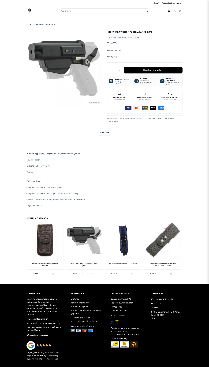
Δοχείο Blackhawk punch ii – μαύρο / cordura (45, 265)
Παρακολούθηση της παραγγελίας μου (43, 323)
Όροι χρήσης (116, 306)
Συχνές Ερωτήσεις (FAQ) (121, 299)
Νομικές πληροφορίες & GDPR (84, 321)
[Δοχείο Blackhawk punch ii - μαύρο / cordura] (44, 240)
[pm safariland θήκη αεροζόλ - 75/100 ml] (123, 240)
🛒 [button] (53, 274)
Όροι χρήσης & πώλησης (81, 317)
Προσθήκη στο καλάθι (153, 70)
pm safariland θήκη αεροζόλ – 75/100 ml (123, 263)
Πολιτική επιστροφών (120, 310)
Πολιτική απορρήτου (79, 306)
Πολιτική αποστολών (80, 303)
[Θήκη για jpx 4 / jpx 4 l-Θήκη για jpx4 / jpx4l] (84, 240)
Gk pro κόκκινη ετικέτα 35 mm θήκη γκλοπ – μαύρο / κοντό (163, 265)
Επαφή (156, 3)
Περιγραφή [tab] (104, 132)
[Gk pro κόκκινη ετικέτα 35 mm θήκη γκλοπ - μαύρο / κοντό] (162, 240)
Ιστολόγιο (75, 299)
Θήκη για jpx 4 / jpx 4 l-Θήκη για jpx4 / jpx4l (84, 265)
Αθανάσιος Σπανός (132, 37)
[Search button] (147, 11)
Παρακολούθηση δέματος (122, 303)
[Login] (175, 11)
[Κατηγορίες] (169, 10)
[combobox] (103, 11)
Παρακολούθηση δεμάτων (172, 3)
